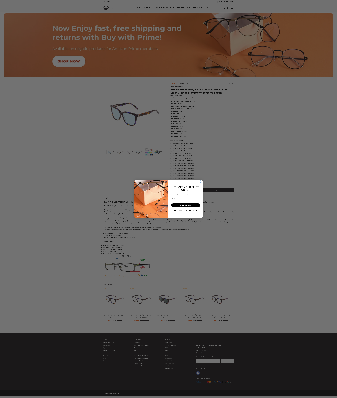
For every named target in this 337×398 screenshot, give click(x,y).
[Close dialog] (201, 182)
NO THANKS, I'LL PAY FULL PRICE (185, 210)
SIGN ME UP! (185, 205)
